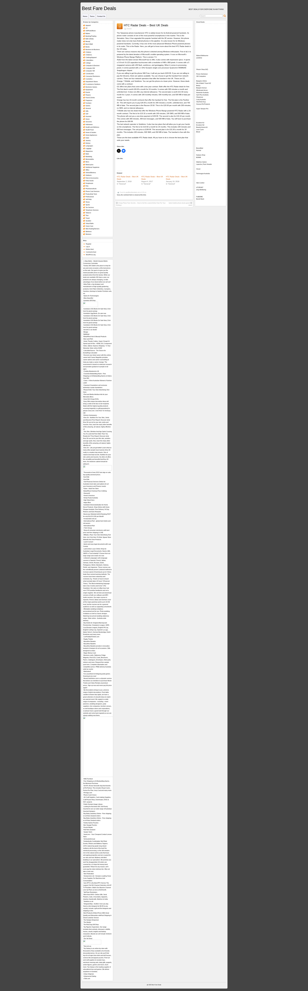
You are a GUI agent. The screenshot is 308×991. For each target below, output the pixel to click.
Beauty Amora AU (202, 127)
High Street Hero (88, 500)
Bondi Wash (200, 199)
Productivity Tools (91, 194)
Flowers (88, 95)
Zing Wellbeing (201, 190)
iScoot (198, 169)
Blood (198, 132)
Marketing (89, 156)
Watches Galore (201, 162)
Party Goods (90, 181)
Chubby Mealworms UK (91, 371)
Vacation (88, 221)
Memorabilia (90, 159)
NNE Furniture (88, 779)
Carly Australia (201, 99)
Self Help (89, 199)
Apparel (88, 25)
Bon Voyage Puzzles (90, 825)
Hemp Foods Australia (90, 498)
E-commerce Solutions (93, 84)
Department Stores (92, 81)
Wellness (89, 231)
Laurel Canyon (88, 542)
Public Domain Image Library (93, 804)
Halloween (89, 124)
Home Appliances (91, 135)
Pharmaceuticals (91, 188)
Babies (88, 33)
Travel (88, 218)
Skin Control (200, 183)
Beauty (88, 41)
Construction (90, 73)
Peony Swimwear (202, 74)
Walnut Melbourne (202, 55)
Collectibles (89, 60)
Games (88, 106)
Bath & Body (90, 39)
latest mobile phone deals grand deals (180, 204)
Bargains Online (201, 81)
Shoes (88, 202)
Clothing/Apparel (91, 57)
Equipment (89, 90)
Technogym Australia (203, 173)
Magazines (89, 151)
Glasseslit (86, 493)
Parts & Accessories (92, 178)
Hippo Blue (87, 502)
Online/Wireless (91, 172)
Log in (88, 246)
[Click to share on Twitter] (119, 151)
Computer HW (90, 68)
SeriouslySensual (89, 839)
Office (87, 170)
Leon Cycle (200, 129)
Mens (87, 162)
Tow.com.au (87, 946)
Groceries (89, 122)
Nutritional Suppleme (92, 167)
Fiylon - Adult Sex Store (91, 488)
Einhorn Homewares (90, 415)
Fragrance (89, 100)
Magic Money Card (89, 653)
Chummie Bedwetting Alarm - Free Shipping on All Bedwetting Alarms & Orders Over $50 (97, 376)
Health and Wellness (92, 127)
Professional (90, 197)
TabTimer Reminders (90, 892)
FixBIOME (199, 197)
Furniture (88, 103)
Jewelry (88, 140)
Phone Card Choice (89, 795)
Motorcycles (89, 165)
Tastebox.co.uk (88, 901)
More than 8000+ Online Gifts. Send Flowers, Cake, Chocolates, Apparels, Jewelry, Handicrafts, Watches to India (95, 897)
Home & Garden (91, 132)
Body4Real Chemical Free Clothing (95, 491)
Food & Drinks (90, 97)
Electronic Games (91, 87)
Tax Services (90, 207)
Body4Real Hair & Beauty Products (94, 336)
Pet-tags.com (87, 793)
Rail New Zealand (89, 830)
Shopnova (199, 97)
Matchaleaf (87, 671)
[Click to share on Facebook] (123, 151)
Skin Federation (88, 874)
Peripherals (89, 183)
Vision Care (89, 226)
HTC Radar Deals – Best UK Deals (146, 25)
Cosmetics (89, 79)
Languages (89, 146)
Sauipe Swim (87, 832)
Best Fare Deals (99, 8)
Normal (198, 150)
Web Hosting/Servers (92, 229)
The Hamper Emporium (91, 920)
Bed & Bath (89, 44)
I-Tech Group (87, 528)
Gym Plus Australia (202, 95)
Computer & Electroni (92, 65)
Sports (88, 205)
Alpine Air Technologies (91, 296)
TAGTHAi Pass (201, 102)
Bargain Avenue (201, 88)
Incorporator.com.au (89, 519)
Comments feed (91, 252)
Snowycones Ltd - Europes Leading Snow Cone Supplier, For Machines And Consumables (97, 878)
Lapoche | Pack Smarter (204, 164)
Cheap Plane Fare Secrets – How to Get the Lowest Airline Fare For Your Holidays (141, 204)
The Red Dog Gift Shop (91, 924)
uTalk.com (86, 978)
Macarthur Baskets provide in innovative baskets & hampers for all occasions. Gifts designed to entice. (96, 648)
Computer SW (90, 71)
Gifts (87, 111)
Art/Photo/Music (91, 31)
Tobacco (88, 213)
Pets (87, 186)
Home (85, 16)
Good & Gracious (89, 495)
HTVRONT (199, 187)
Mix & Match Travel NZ (203, 83)
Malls (87, 154)
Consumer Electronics (93, 76)
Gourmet (88, 116)
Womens (88, 234)
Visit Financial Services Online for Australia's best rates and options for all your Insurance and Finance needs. (96, 484)
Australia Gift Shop (89, 300)
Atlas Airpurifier (88, 298)
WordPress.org (91, 255)
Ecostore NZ (200, 125)
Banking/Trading (91, 36)
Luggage (88, 148)
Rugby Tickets (88, 639)
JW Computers (201, 76)
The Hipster (87, 922)
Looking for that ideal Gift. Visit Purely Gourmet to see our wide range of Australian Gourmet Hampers (97, 809)
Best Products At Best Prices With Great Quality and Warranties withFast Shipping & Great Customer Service (97, 915)
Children (88, 52)
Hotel (87, 138)
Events (88, 92)
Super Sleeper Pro (202, 109)
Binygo (85, 332)
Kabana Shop (200, 155)
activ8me (199, 58)
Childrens (89, 55)
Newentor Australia (202, 92)
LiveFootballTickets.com (91, 637)
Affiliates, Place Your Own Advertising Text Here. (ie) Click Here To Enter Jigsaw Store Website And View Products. (97, 537)
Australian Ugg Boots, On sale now (94, 313)
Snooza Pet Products (203, 104)
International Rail (89, 526)
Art (86, 28)
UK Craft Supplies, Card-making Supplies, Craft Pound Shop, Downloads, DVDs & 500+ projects (97, 799)
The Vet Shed (87, 938)
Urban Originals (88, 974)
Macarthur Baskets (89, 641)
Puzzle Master (88, 827)
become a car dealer (90, 330)
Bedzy (198, 85)
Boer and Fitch (88, 339)
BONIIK (198, 157)
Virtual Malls (90, 223)
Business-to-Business (93, 49)
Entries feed (90, 249)
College (88, 63)
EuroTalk (86, 477)
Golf (87, 114)
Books (88, 47)
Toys (87, 215)
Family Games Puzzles (90, 823)
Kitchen (88, 143)
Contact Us (101, 16)
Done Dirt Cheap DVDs (91, 399)
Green (88, 119)
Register (88, 244)
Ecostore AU (200, 123)
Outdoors (89, 175)
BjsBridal (86, 334)
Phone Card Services (92, 191)
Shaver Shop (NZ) (202, 69)
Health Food (90, 130)
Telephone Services (92, 210)
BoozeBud (199, 148)
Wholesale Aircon (202, 90)
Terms (92, 16)
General (129, 28)
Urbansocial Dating (89, 976)
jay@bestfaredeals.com (133, 192)
